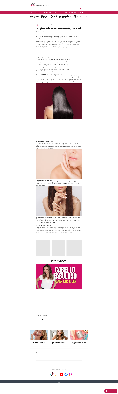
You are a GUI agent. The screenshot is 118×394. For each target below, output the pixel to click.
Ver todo (86, 327)
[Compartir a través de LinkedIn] (42, 319)
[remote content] (78, 61)
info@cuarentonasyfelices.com (70, 12)
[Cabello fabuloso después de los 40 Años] (59, 335)
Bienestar (45, 315)
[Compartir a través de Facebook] (36, 319)
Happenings (65, 16)
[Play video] (59, 276)
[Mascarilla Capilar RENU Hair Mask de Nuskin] (79, 335)
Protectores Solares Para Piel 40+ (38, 342)
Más (76, 16)
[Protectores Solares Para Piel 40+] (39, 335)
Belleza (44, 16)
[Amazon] (86, 12)
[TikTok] (78, 12)
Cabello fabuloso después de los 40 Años (58, 343)
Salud (54, 16)
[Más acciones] (81, 25)
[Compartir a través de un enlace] (45, 319)
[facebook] (80, 12)
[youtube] (82, 12)
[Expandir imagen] (49, 241)
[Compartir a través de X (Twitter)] (39, 319)
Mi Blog (34, 16)
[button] (37, 12)
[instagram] (84, 12)
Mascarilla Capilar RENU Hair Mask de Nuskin (79, 343)
